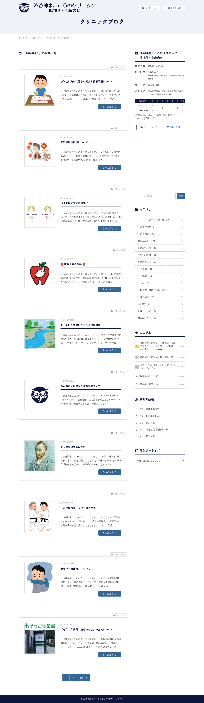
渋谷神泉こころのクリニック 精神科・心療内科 (102, 699)
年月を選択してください (149, 460)
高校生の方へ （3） (147, 318)
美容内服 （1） (147, 233)
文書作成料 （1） (149, 226)
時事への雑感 (119, 67)
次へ (82, 677)
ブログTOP (176, 8)
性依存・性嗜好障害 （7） (153, 290)
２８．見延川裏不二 (149, 409)
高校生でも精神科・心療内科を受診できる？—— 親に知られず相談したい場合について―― (162, 346)
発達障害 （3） (147, 297)
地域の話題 (120, 250)
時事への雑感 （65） (148, 255)
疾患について (119, 128)
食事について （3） (147, 311)
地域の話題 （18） (147, 240)
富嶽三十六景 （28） (148, 248)
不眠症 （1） (146, 276)
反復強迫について (162, 376)
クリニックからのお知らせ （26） (155, 219)
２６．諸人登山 (147, 423)
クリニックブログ (44, 38)
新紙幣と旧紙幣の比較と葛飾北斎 (162, 357)
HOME (24, 38)
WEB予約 (175, 127)
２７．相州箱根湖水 (149, 416)
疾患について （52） (148, 262)
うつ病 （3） (146, 269)
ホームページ (150, 8)
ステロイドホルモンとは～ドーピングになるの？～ (162, 366)
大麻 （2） (145, 283)
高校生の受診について (162, 384)
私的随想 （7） (145, 304)
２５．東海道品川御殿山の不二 (154, 429)
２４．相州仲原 (147, 436)
